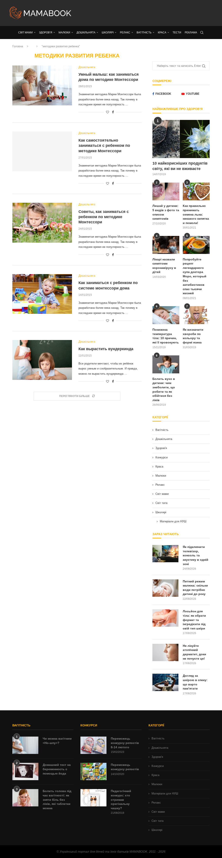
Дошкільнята (163, 439)
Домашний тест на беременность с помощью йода (57, 769)
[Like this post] (107, 112)
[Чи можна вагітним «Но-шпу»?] (25, 745)
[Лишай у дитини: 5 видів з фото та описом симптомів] (165, 192)
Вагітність (161, 429)
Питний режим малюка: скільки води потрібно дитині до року (195, 588)
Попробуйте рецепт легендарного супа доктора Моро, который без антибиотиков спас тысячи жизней (194, 276)
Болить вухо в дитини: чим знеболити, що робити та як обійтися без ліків (163, 389)
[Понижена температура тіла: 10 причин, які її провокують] (165, 315)
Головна (17, 46)
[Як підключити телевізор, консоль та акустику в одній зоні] (165, 553)
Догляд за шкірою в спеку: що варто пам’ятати (195, 682)
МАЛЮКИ (64, 32)
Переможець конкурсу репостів (125, 767)
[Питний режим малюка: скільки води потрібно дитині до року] (165, 588)
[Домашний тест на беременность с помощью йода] (25, 771)
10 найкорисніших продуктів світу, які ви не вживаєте (179, 166)
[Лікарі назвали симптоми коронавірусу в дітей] (165, 245)
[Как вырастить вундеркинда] (42, 360)
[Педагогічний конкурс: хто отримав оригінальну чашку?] (93, 797)
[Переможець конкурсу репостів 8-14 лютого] (93, 745)
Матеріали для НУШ (173, 521)
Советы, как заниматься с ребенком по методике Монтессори (103, 216)
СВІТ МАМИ (25, 32)
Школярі (160, 512)
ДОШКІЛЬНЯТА (86, 32)
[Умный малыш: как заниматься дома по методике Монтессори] (42, 85)
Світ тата (161, 503)
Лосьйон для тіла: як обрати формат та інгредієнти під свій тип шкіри (194, 620)
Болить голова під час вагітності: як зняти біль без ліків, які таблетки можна (57, 799)
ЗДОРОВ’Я (45, 32)
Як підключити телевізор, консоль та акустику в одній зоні (195, 555)
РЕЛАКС (125, 32)
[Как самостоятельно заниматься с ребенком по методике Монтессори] (42, 151)
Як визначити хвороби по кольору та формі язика (193, 336)
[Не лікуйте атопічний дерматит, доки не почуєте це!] (165, 652)
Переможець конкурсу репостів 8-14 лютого (125, 743)
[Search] (202, 32)
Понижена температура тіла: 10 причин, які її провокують (165, 336)
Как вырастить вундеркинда (105, 349)
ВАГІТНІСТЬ (144, 32)
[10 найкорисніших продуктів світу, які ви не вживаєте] (181, 139)
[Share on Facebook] (113, 112)
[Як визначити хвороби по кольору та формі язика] (196, 315)
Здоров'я (161, 448)
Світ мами (162, 493)
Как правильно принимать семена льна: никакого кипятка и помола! (196, 214)
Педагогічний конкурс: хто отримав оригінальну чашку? (121, 799)
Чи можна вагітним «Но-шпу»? (57, 741)
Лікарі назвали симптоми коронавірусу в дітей (164, 266)
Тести (177, 32)
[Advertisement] (145, 13)
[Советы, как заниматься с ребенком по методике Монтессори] (42, 223)
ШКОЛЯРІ (108, 32)
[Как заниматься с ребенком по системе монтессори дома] (42, 294)
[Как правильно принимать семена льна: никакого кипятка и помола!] (196, 192)
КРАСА (162, 32)
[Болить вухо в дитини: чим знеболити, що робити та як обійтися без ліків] (165, 364)
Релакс (160, 484)
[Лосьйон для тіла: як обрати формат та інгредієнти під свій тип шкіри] (165, 618)
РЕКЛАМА (191, 32)
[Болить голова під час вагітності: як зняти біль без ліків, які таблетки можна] (25, 797)
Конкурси (161, 457)
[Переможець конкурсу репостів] (93, 771)
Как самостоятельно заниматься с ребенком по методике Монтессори (104, 145)
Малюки (160, 475)
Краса (159, 466)
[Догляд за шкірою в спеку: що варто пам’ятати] (165, 682)
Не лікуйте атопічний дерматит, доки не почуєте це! (194, 652)
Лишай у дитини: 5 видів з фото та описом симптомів (165, 212)
